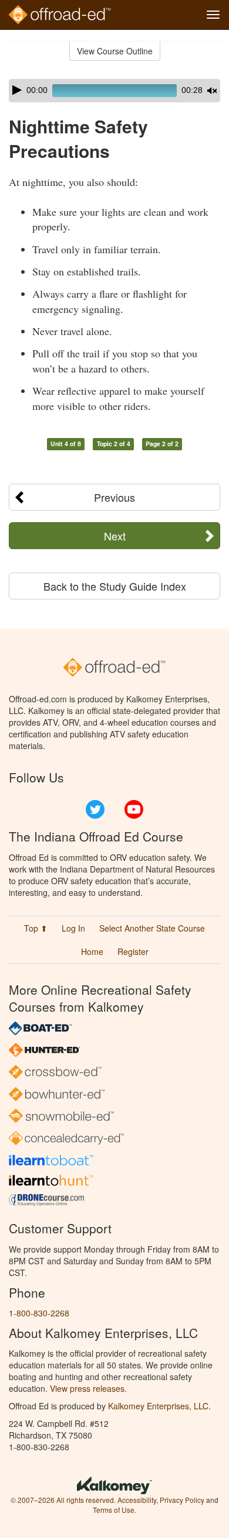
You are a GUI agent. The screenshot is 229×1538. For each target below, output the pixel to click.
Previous (114, 497)
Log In (73, 928)
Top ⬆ (36, 928)
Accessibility (136, 1500)
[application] (114, 90)
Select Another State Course (152, 928)
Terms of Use (113, 1510)
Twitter (95, 809)
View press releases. (88, 1388)
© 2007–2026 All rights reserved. (63, 1500)
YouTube (133, 809)
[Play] (17, 90)
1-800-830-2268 (39, 1313)
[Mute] (212, 90)
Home (92, 951)
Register (133, 951)
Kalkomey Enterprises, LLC (158, 1406)
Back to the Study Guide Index (114, 586)
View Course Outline (115, 51)
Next (115, 535)
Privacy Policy (182, 1500)
